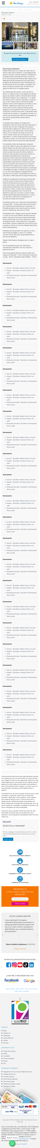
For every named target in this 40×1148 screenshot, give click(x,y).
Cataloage (6, 1035)
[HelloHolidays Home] (16, 3)
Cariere (5, 1040)
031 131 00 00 (34, 4)
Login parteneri (8, 1038)
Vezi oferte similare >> (20, 59)
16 (35, 38)
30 (28, 41)
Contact (5, 1043)
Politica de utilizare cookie (11, 1084)
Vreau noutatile (20, 903)
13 (28, 38)
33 (35, 41)
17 (37, 38)
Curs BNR (6, 1056)
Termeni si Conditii (9, 1086)
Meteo (5, 1061)
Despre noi (6, 1033)
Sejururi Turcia (29, 988)
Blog (4, 1031)
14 (30, 38)
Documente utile (8, 1081)
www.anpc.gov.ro (24, 1138)
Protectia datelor (8, 1058)
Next (36, 32)
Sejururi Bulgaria (10, 988)
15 (32, 38)
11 (24, 38)
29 (26, 41)
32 (32, 41)
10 (22, 38)
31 (30, 41)
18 (2, 41)
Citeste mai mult (20, 949)
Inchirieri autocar (8, 1076)
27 (22, 41)
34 (37, 41)
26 (20, 41)
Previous (4, 32)
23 (13, 41)
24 (15, 41)
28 (24, 41)
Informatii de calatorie (10, 1079)
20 (7, 41)
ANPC (5, 1053)
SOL (4, 1063)
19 (5, 41)
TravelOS (24, 1144)
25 (17, 41)
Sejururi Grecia (20, 988)
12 (26, 38)
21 (9, 41)
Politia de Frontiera (9, 1051)
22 (11, 41)
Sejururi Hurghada (24, 991)
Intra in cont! (8, 839)
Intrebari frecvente (9, 1074)
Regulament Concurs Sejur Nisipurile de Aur (17, 1072)
